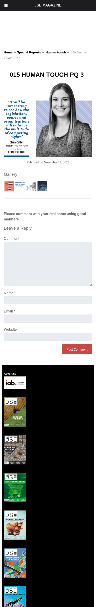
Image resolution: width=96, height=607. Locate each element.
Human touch (56, 52)
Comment (11, 238)
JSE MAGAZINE (48, 5)
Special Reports (29, 52)
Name (10, 292)
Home (8, 52)
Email (9, 311)
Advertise (10, 373)
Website (10, 329)
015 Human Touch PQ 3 (47, 74)
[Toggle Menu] (6, 5)
